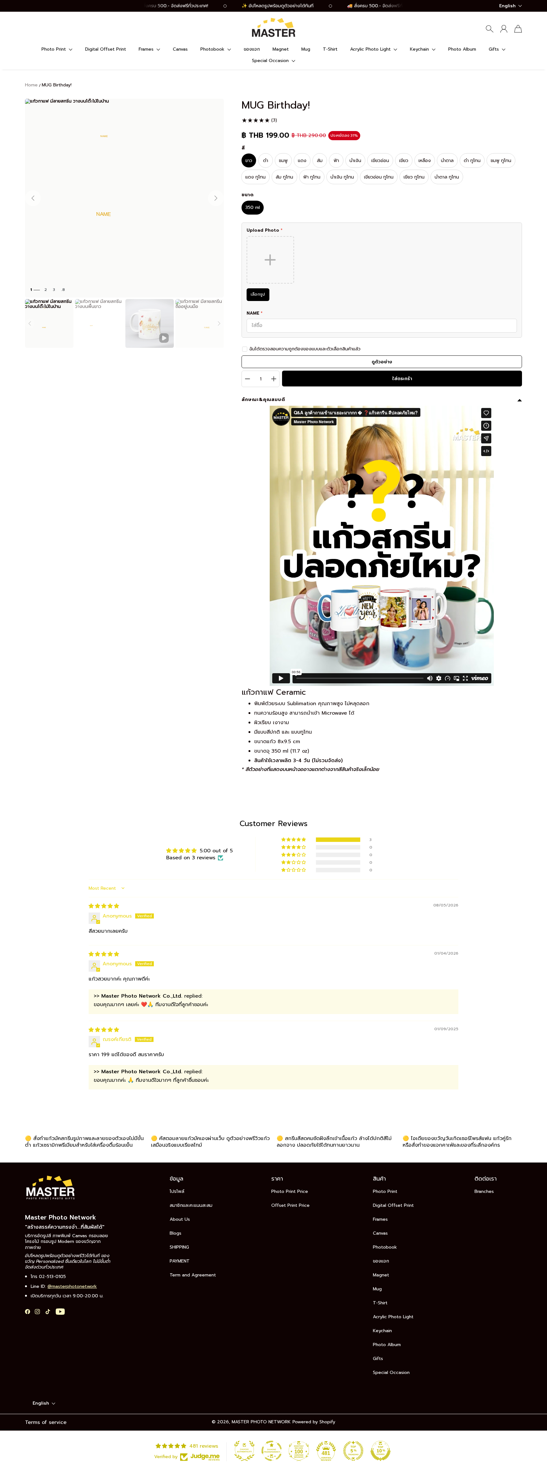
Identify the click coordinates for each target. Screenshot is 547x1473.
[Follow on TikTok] (48, 1311)
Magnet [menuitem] (281, 49)
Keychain (382, 1330)
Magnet (381, 1275)
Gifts (378, 1358)
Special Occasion (391, 1372)
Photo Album (387, 1344)
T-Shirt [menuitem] (330, 49)
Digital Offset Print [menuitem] (105, 49)
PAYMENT (180, 1261)
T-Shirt (380, 1303)
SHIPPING (179, 1247)
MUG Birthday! (57, 85)
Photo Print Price (289, 1191)
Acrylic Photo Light (393, 1316)
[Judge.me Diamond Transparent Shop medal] (271, 1451)
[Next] (219, 323)
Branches (484, 1191)
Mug (377, 1289)
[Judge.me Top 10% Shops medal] (380, 1451)
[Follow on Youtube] (60, 1311)
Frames (380, 1219)
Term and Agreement (193, 1275)
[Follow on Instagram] (37, 1311)
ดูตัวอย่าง (382, 362)
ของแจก (381, 1261)
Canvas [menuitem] (180, 49)
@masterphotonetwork (72, 1286)
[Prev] (30, 323)
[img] (104, 906)
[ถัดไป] (216, 198)
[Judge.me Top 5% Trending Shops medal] (353, 1451)
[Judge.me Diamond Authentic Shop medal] (244, 1451)
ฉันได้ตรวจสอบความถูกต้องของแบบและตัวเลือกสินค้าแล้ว (305, 349)
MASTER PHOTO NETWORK (261, 1422)
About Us (180, 1219)
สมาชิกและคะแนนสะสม (191, 1205)
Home (31, 85)
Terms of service (45, 1422)
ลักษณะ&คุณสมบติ (263, 400)
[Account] (504, 29)
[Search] (490, 29)
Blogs (175, 1233)
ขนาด (248, 195)
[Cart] (518, 29)
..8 (63, 290)
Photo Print (385, 1191)
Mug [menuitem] (305, 49)
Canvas (380, 1233)
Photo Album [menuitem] (462, 49)
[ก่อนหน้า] (33, 198)
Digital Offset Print (393, 1205)
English (507, 6)
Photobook (385, 1247)
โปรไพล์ (177, 1191)
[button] (56, 49)
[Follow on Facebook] (27, 1311)
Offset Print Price (290, 1205)
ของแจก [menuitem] (252, 49)
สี (243, 148)
